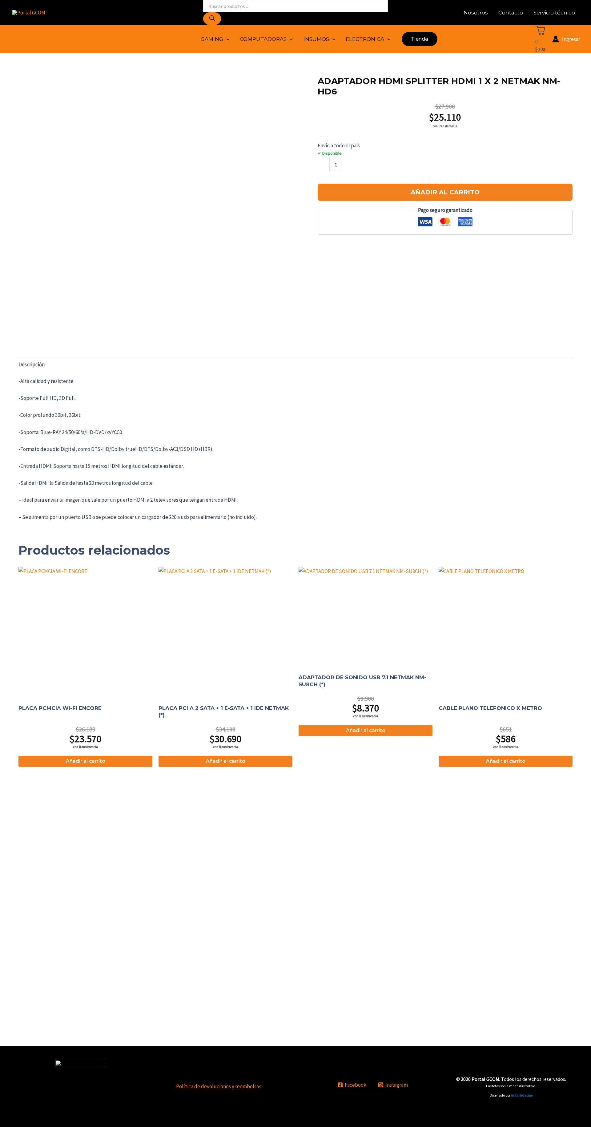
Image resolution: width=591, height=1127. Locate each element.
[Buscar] (212, 18)
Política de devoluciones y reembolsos (218, 1086)
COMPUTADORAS (263, 39)
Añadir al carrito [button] (85, 761)
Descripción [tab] (31, 364)
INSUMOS (316, 39)
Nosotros (476, 13)
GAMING (212, 39)
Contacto (510, 13)
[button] (226, 39)
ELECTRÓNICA (365, 39)
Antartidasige (522, 1095)
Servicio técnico (554, 13)
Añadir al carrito (445, 192)
